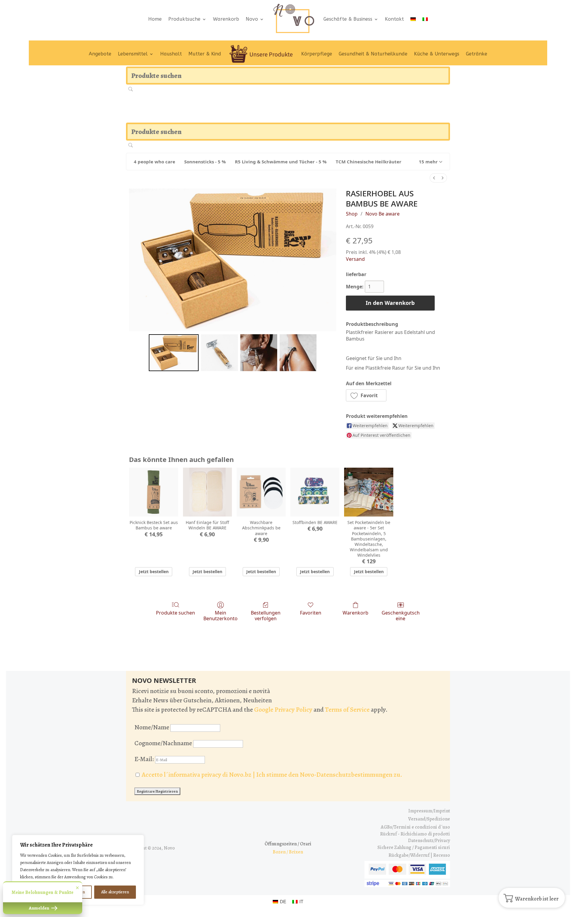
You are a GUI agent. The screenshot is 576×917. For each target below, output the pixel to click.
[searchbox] (288, 76)
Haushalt (171, 54)
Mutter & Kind (204, 54)
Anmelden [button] (39, 908)
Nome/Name (151, 727)
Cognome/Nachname (163, 743)
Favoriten (310, 612)
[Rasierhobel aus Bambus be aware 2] (258, 352)
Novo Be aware (382, 213)
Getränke (476, 54)
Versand (355, 259)
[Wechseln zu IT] (425, 19)
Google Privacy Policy (283, 709)
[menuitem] (434, 178)
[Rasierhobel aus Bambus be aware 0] (174, 352)
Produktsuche (184, 19)
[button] (430, 161)
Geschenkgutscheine (401, 615)
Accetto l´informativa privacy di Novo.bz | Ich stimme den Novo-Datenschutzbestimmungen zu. (272, 774)
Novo (252, 19)
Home (155, 19)
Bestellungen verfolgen (265, 615)
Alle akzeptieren (115, 892)
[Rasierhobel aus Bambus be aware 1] (219, 352)
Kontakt (394, 19)
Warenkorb (226, 19)
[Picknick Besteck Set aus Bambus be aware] (153, 492)
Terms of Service (347, 709)
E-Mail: (144, 759)
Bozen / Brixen (288, 852)
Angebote (100, 54)
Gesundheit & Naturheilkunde (373, 54)
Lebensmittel (133, 54)
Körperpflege (316, 54)
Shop (352, 213)
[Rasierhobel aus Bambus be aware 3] (298, 352)
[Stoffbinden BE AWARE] (314, 492)
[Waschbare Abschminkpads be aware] (261, 492)
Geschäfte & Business (347, 19)
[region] (78, 870)
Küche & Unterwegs (436, 54)
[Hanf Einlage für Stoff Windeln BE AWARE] (207, 492)
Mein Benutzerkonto (220, 615)
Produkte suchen (175, 612)
